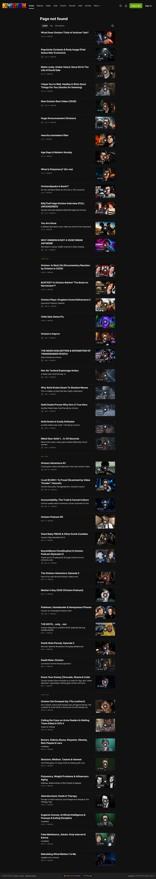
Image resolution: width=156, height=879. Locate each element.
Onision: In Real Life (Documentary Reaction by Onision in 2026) (65, 267)
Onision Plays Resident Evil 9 (53, 537)
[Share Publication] (126, 5)
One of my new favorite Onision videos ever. (59, 576)
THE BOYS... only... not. (54, 624)
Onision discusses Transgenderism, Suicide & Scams (63, 486)
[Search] (120, 5)
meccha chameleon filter (54, 135)
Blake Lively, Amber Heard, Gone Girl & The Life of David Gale (65, 69)
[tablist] (53, 25)
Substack (131, 876)
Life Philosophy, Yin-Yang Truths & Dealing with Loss (63, 763)
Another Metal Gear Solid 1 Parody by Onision (60, 425)
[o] (105, 37)
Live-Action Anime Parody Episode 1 (56, 663)
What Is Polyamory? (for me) (57, 169)
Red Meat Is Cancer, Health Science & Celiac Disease (62, 246)
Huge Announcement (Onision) (58, 118)
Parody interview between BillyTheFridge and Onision (63, 210)
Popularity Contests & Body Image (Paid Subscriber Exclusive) (63, 51)
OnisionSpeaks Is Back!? (55, 186)
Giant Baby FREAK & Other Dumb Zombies (64, 534)
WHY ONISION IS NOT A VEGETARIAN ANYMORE (62, 242)
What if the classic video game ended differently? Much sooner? (64, 443)
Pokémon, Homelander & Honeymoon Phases (66, 607)
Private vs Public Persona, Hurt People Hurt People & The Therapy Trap (65, 800)
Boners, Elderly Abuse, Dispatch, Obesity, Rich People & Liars (64, 741)
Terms (22, 876)
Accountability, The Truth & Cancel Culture (65, 499)
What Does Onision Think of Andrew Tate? (65, 32)
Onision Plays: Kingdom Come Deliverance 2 (66, 299)
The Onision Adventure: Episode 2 (60, 573)
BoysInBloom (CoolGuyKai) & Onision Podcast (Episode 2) (62, 552)
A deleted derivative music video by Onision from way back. (66, 226)
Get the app (87, 876)
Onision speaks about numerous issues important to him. (65, 503)
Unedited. (45, 746)
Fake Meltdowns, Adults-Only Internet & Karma (63, 836)
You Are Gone (48, 223)
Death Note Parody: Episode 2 (57, 643)
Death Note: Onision (52, 660)
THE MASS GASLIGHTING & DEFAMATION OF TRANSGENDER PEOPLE (66, 352)
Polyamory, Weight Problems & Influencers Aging (65, 778)
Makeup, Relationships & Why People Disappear (61, 783)
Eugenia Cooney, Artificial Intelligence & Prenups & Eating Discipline (63, 816)
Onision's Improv (50, 333)
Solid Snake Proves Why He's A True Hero (64, 404)
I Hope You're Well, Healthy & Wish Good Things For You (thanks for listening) (63, 86)
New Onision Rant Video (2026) (58, 101)
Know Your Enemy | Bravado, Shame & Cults (65, 677)
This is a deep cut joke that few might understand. (62, 391)
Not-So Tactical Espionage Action (60, 370)
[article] (78, 37)
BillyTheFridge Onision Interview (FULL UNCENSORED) (63, 205)
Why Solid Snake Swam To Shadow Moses (64, 387)
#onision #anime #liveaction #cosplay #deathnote (62, 646)
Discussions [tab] (59, 26)
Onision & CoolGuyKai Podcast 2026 (56, 610)
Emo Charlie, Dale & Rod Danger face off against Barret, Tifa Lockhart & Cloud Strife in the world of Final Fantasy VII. (66, 706)
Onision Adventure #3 (53, 463)
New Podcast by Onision (51, 357)
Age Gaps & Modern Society (56, 152)
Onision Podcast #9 (52, 517)
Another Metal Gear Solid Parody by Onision (59, 408)
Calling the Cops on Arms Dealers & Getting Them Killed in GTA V (65, 722)
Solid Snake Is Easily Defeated (57, 421)
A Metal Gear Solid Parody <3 (53, 374)
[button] (31, 6)
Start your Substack (73, 876)
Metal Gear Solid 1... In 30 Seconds (60, 438)
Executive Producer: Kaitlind (52, 303)
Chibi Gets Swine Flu (52, 316)
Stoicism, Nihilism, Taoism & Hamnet (61, 759)
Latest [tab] (44, 26)
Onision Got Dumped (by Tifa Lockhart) (63, 701)
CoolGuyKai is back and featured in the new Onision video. (65, 466)
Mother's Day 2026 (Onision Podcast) (62, 590)
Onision (50, 36)
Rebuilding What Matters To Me (58, 854)
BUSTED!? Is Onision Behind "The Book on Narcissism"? (64, 284)
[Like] (42, 60)
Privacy (16, 876)
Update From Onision (50, 857)
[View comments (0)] (58, 60)
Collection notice (30, 876)
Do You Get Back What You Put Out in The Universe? (63, 189)
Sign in (148, 6)
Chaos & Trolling (48, 727)
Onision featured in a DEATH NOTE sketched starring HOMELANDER (63, 628)
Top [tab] (51, 26)
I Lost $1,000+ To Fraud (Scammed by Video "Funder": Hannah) (65, 482)
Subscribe (135, 6)
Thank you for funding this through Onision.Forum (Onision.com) (62, 558)
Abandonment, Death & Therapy (59, 796)
